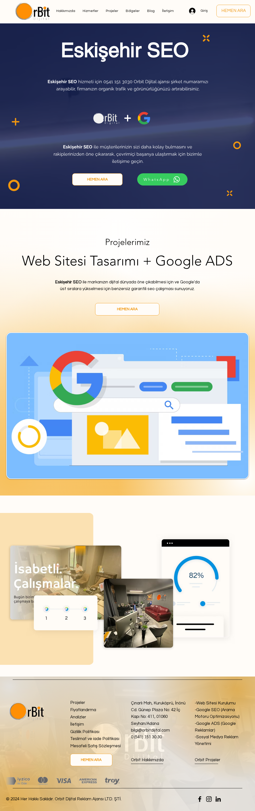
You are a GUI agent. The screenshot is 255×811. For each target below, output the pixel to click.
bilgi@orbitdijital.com (150, 730)
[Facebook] (199, 799)
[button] (132, 11)
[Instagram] (209, 799)
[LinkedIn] (218, 799)
